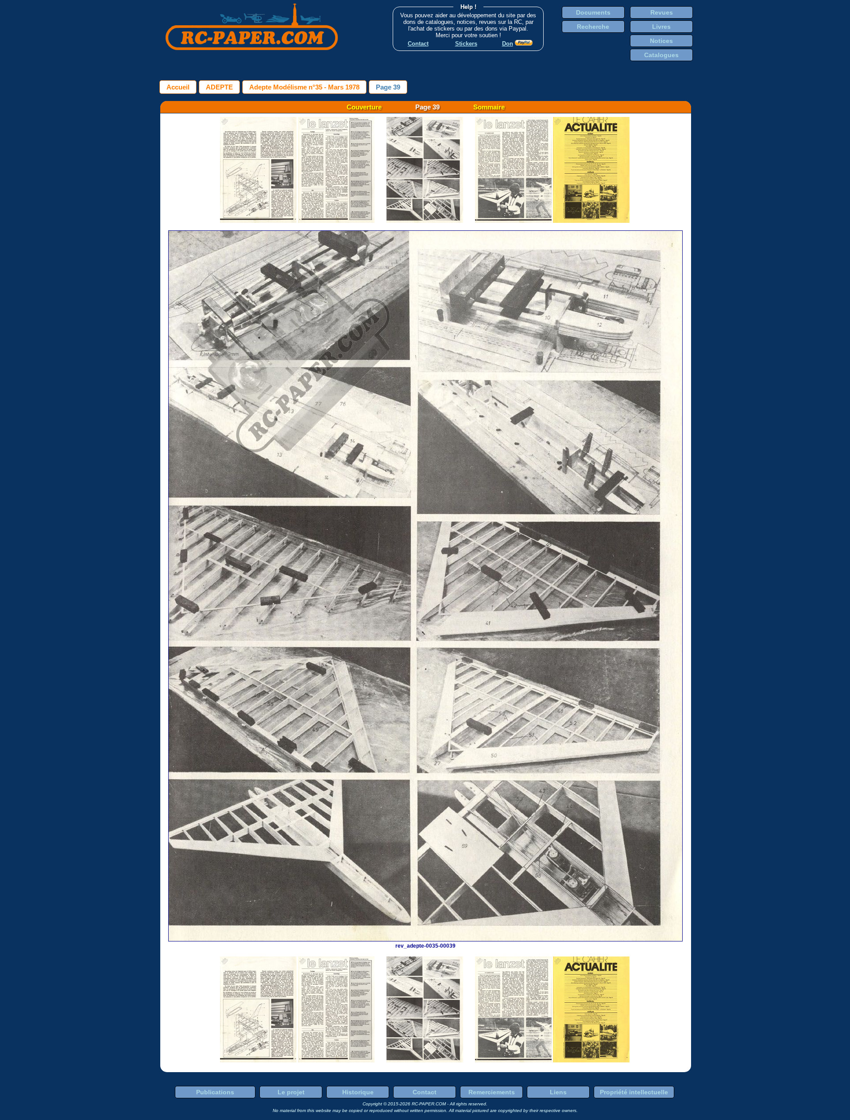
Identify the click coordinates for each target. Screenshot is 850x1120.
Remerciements (491, 1092)
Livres (661, 26)
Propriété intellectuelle (634, 1092)
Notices (661, 40)
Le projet (291, 1092)
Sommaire (489, 107)
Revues (661, 12)
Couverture (364, 107)
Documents (593, 12)
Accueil (177, 87)
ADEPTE (219, 87)
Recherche (593, 26)
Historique (358, 1092)
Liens (558, 1092)
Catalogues (661, 54)
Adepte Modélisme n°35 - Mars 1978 (304, 87)
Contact (425, 1092)
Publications (215, 1092)
